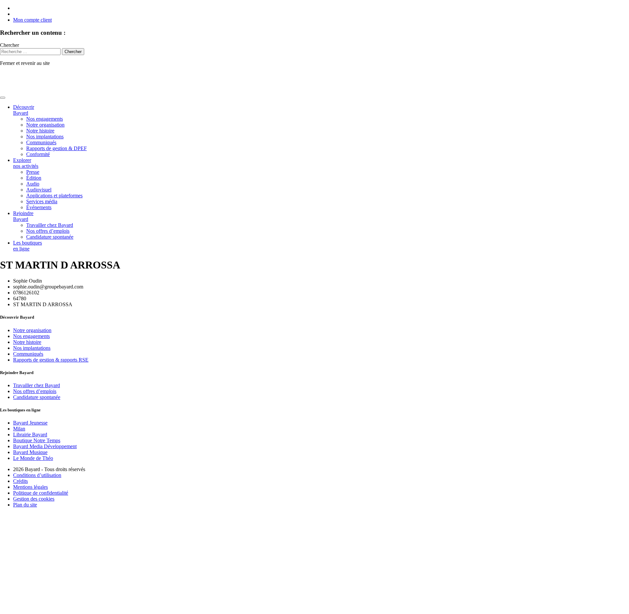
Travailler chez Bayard (49, 225)
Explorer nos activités (25, 163)
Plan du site (25, 504)
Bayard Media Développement (45, 446)
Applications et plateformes (54, 195)
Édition (33, 178)
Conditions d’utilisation (37, 475)
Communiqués (41, 142)
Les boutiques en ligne (27, 245)
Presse (32, 172)
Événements (38, 207)
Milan (19, 428)
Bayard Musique (30, 452)
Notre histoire (40, 130)
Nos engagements (44, 119)
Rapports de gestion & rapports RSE (50, 360)
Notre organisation (45, 125)
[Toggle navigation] (2, 98)
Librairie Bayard (30, 434)
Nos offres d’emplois (47, 231)
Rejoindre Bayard (23, 216)
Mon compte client (32, 20)
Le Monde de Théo (33, 458)
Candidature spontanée (49, 237)
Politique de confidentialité (40, 493)
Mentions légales (30, 487)
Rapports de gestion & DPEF (56, 148)
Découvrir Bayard (23, 110)
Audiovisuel (38, 189)
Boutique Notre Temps (36, 440)
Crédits (20, 481)
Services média (41, 201)
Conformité (38, 154)
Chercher (9, 45)
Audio (32, 184)
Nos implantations (45, 136)
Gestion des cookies (33, 499)
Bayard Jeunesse (30, 423)
